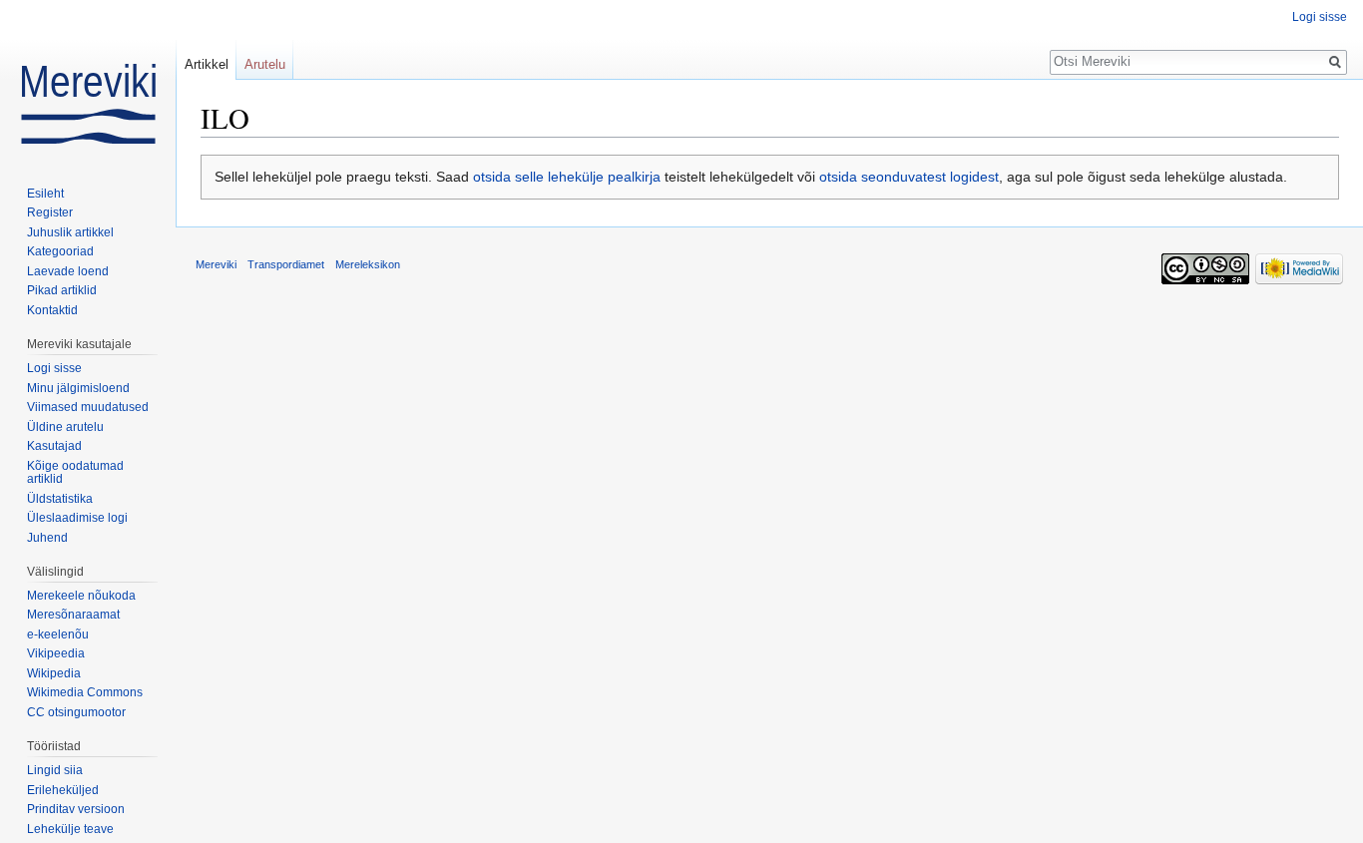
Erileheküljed (63, 790)
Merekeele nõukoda (81, 596)
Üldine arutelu (65, 427)
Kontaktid (52, 310)
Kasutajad (54, 446)
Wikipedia (54, 673)
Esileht (45, 194)
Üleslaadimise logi (77, 518)
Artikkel (206, 64)
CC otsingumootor (76, 712)
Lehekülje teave (70, 829)
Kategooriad (60, 251)
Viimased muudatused (88, 407)
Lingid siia (55, 770)
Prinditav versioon (76, 809)
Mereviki (216, 264)
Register (50, 212)
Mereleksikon (367, 264)
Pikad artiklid (62, 290)
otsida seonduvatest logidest (909, 177)
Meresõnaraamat (73, 615)
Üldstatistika (60, 499)
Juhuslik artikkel (70, 232)
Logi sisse (1319, 17)
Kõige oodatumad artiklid (75, 473)
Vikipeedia (56, 653)
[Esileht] (88, 80)
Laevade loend (68, 271)
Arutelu (264, 64)
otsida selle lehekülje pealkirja (567, 177)
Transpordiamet (285, 264)
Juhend (47, 538)
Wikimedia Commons (85, 692)
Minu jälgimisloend (78, 388)
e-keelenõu (58, 634)
